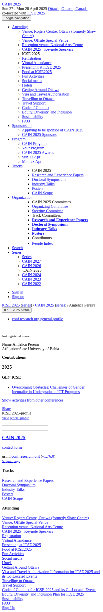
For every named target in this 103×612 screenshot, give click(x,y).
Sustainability (32, 116)
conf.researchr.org (26, 456)
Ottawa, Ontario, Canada (68, 8)
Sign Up (8, 608)
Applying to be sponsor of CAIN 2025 (52, 130)
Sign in (17, 292)
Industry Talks (43, 184)
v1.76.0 (48, 456)
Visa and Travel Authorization (45, 94)
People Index (42, 243)
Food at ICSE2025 (37, 72)
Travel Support (34, 103)
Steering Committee (47, 211)
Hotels (27, 85)
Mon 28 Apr (32, 161)
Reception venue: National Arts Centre (52, 45)
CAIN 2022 (31, 284)
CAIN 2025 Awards (38, 152)
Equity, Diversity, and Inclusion (47, 112)
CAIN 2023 (31, 279)
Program (19, 139)
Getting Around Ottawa (40, 90)
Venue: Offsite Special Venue (45, 40)
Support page (11, 461)
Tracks (17, 166)
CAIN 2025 (44, 305)
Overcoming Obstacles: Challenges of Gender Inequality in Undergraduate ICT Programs (48, 389)
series (26, 305)
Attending (20, 27)
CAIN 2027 (31, 261)
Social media (32, 81)
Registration (31, 58)
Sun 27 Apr (31, 157)
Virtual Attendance (37, 63)
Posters (37, 188)
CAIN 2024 (31, 275)
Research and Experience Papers (58, 175)
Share (6, 409)
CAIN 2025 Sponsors (39, 134)
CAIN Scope (42, 193)
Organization (22, 197)
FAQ (26, 121)
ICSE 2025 (36, 13)
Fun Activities (33, 76)
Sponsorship (22, 125)
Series (27, 257)
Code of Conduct (35, 107)
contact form (12, 447)
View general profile (15, 418)
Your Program (33, 148)
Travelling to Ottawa (38, 99)
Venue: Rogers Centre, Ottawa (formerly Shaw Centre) (45, 518)
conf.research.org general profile (37, 319)
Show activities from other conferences (32, 400)
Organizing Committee (50, 206)
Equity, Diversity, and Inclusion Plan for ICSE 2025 (43, 594)
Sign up (18, 297)
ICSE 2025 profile (17, 310)
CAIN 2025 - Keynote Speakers (47, 49)
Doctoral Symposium (49, 179)
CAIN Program (34, 143)
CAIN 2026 (31, 266)
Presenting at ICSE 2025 (41, 67)
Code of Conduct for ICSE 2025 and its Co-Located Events (49, 590)
